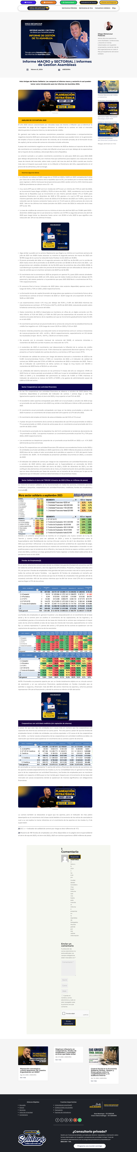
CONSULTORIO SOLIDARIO (64, 1107)
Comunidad (69, 2)
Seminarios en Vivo (86, 8)
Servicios (22, 1110)
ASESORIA (66, 69)
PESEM (29, 2)
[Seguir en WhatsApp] (80, 1120)
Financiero (101, 100)
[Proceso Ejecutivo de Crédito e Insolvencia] (108, 86)
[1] (26, 490)
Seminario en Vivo (112, 100)
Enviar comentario (68, 1022)
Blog (113, 8)
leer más (23, 1077)
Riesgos (100, 144)
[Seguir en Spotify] (71, 1120)
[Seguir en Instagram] (66, 1120)
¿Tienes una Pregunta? (108, 2)
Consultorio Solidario (102, 8)
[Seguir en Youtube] (75, 1120)
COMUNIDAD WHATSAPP (63, 1105)
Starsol (21, 1107)
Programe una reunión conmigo (89, 1146)
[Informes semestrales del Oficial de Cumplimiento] (108, 129)
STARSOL (49, 2)
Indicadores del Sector (88, 2)
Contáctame (23, 1115)
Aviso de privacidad (26, 1112)
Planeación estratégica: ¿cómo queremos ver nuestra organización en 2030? (33, 1070)
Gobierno (101, 122)
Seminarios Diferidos (69, 8)
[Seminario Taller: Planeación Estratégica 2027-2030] (108, 108)
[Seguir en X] (62, 1120)
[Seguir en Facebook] (57, 1120)
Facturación (59, 1110)
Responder (75, 857)
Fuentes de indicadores (63, 1112)
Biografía (22, 1105)
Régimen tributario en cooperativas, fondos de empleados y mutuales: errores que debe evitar (65, 1051)
